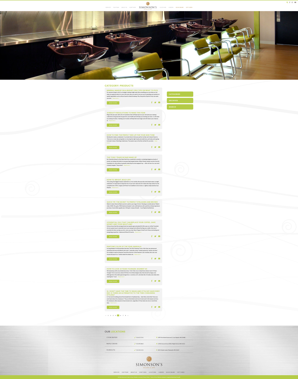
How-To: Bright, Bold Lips (119, 180)
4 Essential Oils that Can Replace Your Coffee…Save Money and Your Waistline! (131, 223)
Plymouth (111, 350)
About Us (124, 7)
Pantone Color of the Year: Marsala (124, 246)
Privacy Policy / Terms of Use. (150, 377)
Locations (163, 7)
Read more (113, 103)
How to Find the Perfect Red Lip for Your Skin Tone (131, 135)
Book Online (179, 7)
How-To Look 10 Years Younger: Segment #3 (127, 269)
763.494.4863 (139, 343)
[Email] (159, 102)
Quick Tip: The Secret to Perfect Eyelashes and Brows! (132, 202)
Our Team (116, 7)
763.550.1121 (139, 350)
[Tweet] (155, 102)
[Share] (151, 102)
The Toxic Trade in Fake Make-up (122, 157)
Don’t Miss (133, 7)
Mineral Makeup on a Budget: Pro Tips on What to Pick (132, 90)
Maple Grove (112, 344)
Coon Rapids (112, 337)
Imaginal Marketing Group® (173, 377)
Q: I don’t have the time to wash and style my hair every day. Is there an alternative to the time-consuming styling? (133, 293)
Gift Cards (189, 7)
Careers (171, 7)
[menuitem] (108, 8)
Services (108, 7)
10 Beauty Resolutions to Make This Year (126, 113)
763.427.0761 (139, 337)
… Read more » (115, 98)
